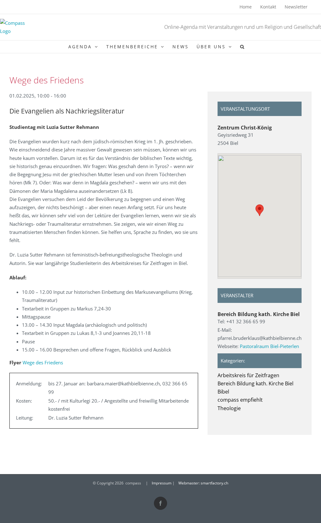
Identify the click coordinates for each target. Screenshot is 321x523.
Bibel (223, 391)
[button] (242, 46)
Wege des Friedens (43, 362)
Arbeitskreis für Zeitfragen (248, 375)
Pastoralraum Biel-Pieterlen (269, 346)
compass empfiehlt (240, 399)
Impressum (161, 483)
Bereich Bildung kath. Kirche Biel (255, 383)
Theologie (229, 408)
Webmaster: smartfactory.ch (203, 483)
